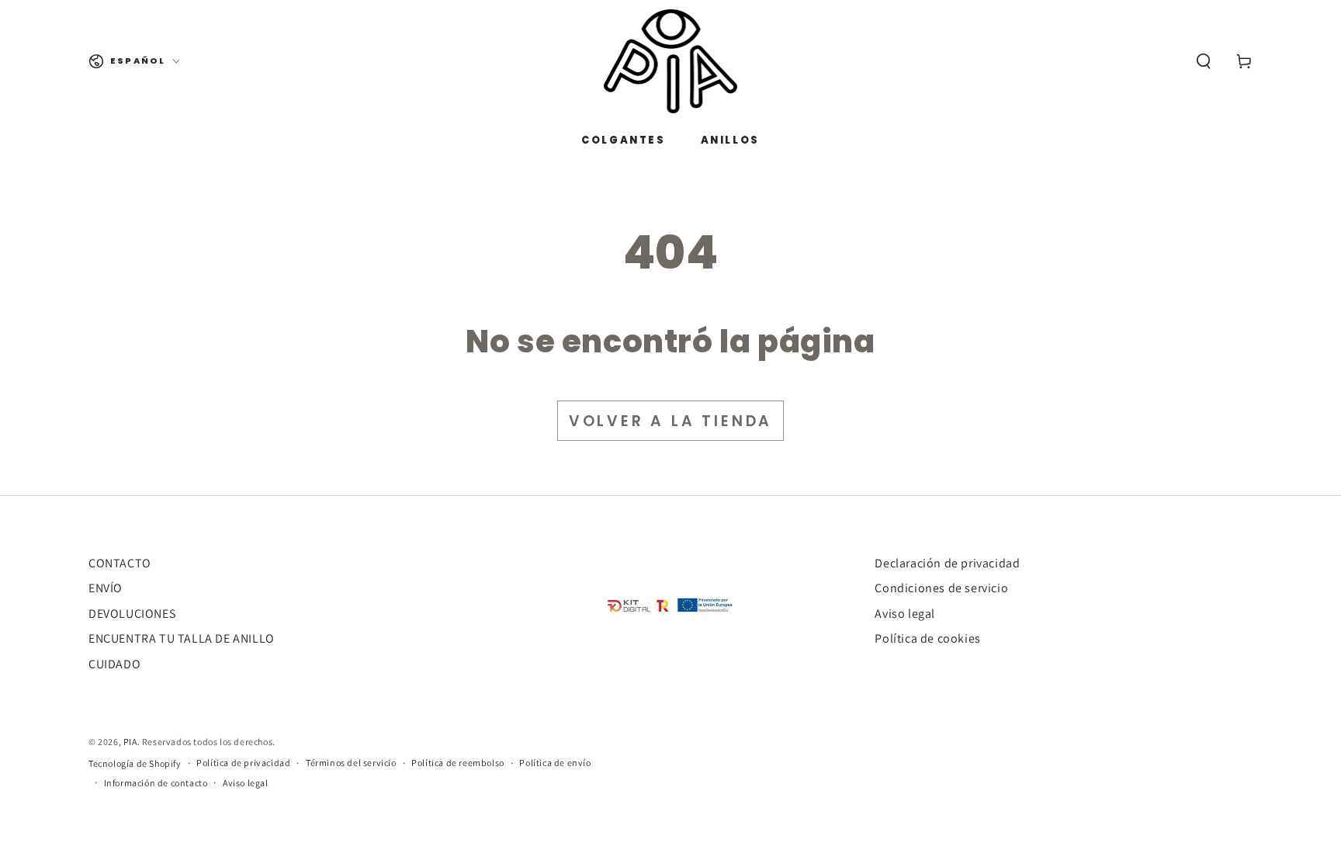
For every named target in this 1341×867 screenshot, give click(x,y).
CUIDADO (114, 664)
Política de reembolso (457, 762)
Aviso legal (905, 613)
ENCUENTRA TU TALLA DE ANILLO (181, 638)
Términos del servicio (351, 762)
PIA (130, 741)
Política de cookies (927, 638)
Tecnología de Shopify (135, 763)
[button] (1203, 61)
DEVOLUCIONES (131, 613)
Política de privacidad (243, 762)
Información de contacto (156, 783)
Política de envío (555, 762)
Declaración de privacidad (947, 563)
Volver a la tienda (670, 421)
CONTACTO (119, 563)
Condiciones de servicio (941, 588)
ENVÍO (105, 588)
